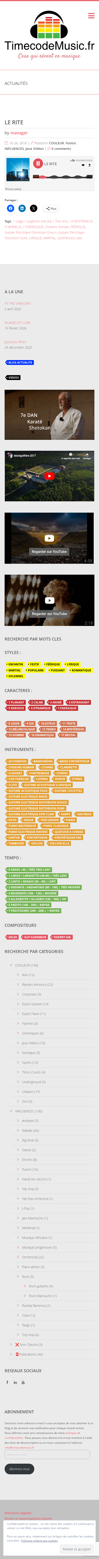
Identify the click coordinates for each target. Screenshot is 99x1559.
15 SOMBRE (16, 735)
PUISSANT (58, 670)
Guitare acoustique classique (47, 785)
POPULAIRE (36, 670)
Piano (70, 820)
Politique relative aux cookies (39, 1541)
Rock (25, 1276)
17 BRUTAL (68, 735)
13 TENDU (49, 729)
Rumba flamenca (34, 1305)
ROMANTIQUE (81, 670)
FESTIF (34, 664)
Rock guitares (38, 1286)
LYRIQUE (35, 238)
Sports (27, 1062)
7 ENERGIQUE (33, 227)
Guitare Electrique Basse (28, 797)
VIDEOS (14, 378)
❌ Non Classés (26, 1344)
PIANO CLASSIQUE (56, 826)
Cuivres (42, 779)
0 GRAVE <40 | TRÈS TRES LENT (29, 870)
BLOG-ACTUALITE (20, 362)
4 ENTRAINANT (79, 702)
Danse (26, 1150)
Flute (13, 785)
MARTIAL (49, 238)
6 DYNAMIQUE (41, 708)
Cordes (62, 773)
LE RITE (14, 122)
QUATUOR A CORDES (69, 832)
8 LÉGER (14, 723)
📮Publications (25, 1354)
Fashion (27, 1023)
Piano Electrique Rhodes (28, 832)
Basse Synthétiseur (74, 761)
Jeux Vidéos (35, 148)
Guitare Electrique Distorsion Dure (37, 808)
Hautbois (84, 814)
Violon (37, 843)
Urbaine (27, 1091)
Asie (25, 975)
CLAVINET (15, 773)
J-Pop (25, 1208)
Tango (26, 1325)
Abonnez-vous (19, 1469)
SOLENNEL (16, 676)
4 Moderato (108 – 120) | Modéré (33, 893)
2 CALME (37, 702)
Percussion (50, 820)
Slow (25, 1315)
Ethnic (77, 779)
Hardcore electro (34, 1179)
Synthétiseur (37, 838)
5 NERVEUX (13, 227)
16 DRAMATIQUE (42, 735)
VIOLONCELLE (59, 843)
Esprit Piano (30, 1013)
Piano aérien (31, 1267)
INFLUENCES (14, 148)
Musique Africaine (35, 1237)
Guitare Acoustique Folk (28, 791)
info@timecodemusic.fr (19, 1447)
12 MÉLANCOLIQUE (22, 729)
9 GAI (30, 723)
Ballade (27, 1130)
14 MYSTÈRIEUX (81, 221)
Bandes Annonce (34, 984)
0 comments (61, 148)
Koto (13, 820)
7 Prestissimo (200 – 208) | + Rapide (34, 911)
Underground (31, 1082)
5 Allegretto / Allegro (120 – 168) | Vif (37, 899)
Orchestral (29, 1257)
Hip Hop (28, 1189)
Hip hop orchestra (35, 1198)
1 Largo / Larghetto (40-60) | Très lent (40, 221)
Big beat (28, 1140)
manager (19, 132)
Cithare (47, 767)
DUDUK (60, 779)
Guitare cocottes (68, 791)
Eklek (13, 937)
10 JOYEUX (48, 723)
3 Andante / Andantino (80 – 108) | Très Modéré (44, 887)
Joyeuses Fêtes (15, 342)
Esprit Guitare (32, 1004)
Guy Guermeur (35, 937)
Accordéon (17, 761)
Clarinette (68, 767)
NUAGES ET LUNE (17, 322)
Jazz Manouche (32, 1218)
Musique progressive (37, 1247)
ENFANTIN (16, 664)
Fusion (71, 143)
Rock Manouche (40, 1296)
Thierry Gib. (62, 937)
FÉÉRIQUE (78, 227)
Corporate (29, 994)
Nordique (28, 1052)
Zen (25, 1101)
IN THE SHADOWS (18, 303)
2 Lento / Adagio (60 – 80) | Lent (32, 881)
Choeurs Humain (57, 227)
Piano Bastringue (22, 826)
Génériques (30, 1033)
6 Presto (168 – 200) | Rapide (29, 905)
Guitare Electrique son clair (31, 814)
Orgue (29, 820)
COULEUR (56, 143)
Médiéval (28, 1228)
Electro (27, 1159)
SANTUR (14, 838)
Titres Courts (31, 1072)
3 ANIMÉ (56, 702)
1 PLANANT (16, 702)
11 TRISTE (69, 723)
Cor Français (19, 779)
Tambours (16, 843)
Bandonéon (43, 761)
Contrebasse (39, 773)
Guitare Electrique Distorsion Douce (31, 232)
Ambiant (28, 1120)
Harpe (65, 814)
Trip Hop (28, 1335)
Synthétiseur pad (69, 238)
